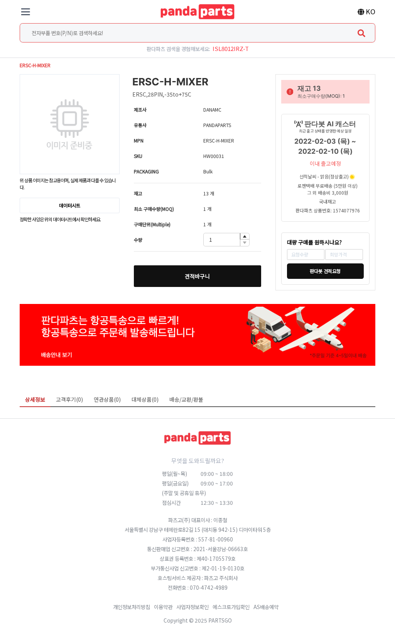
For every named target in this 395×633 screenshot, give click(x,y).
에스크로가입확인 (231, 607)
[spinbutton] (226, 239)
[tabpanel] (197, 412)
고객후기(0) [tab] (69, 399)
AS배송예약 (266, 607)
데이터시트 (69, 205)
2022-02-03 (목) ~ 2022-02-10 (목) (325, 146)
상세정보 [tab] (35, 399)
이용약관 (163, 607)
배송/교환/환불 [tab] (186, 399)
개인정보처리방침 (131, 607)
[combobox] (197, 33)
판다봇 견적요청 (325, 271)
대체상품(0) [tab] (145, 399)
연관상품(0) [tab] (107, 399)
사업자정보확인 (192, 607)
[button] (244, 236)
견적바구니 (197, 276)
